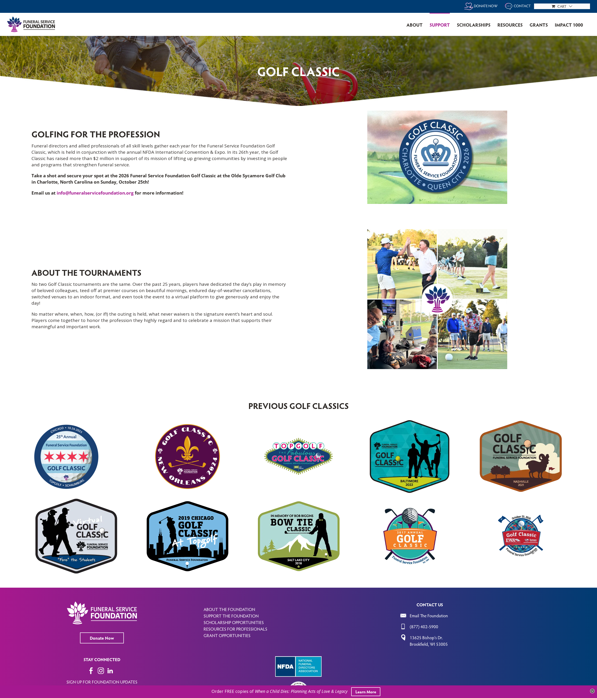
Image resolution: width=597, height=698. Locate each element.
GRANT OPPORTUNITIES (227, 635)
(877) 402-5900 (424, 626)
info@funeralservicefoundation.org (95, 193)
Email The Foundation (429, 615)
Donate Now (102, 638)
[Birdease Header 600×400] (437, 113)
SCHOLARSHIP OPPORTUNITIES (234, 622)
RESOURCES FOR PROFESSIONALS (235, 629)
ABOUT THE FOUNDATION (229, 609)
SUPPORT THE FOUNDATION (231, 616)
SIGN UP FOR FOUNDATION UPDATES (101, 682)
